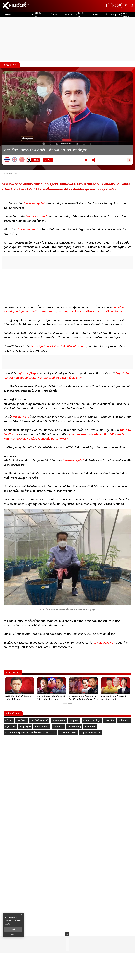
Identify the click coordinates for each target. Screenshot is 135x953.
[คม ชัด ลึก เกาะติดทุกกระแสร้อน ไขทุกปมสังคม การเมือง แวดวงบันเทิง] (67, 6)
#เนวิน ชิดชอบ (42, 726)
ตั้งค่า (13, 934)
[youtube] (119, 5)
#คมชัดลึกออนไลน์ (39, 720)
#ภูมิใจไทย (10, 726)
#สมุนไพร (74, 720)
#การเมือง (110, 720)
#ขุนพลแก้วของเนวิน (91, 732)
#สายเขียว (58, 726)
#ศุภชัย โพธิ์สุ (74, 726)
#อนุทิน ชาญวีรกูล (91, 720)
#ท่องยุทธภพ (58, 720)
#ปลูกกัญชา (25, 726)
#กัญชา (8, 720)
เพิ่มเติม (7, 924)
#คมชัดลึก (21, 720)
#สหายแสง (90, 726)
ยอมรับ (13, 929)
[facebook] (106, 5)
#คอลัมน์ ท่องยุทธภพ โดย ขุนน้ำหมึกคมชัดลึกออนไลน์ (30, 732)
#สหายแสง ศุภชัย (68, 732)
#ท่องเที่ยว (124, 720)
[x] (113, 5)
